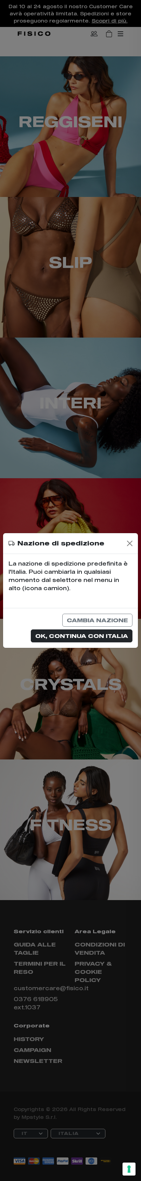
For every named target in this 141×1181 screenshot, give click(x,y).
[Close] (129, 543)
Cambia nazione (97, 620)
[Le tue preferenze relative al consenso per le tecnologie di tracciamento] (129, 1169)
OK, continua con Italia (81, 635)
